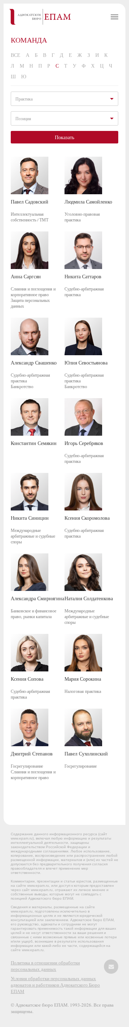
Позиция (23, 118)
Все (15, 55)
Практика (24, 99)
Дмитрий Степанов (32, 753)
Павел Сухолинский (86, 753)
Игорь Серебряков (83, 443)
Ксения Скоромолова (87, 517)
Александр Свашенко (34, 362)
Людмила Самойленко (88, 201)
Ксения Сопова (27, 678)
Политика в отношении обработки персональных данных (45, 965)
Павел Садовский (29, 201)
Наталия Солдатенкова (88, 598)
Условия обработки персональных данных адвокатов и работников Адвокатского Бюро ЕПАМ (55, 984)
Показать (64, 137)
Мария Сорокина (82, 678)
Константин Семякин (34, 443)
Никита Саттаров (82, 276)
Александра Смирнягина (37, 598)
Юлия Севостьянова (86, 362)
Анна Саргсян (26, 276)
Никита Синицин (30, 517)
